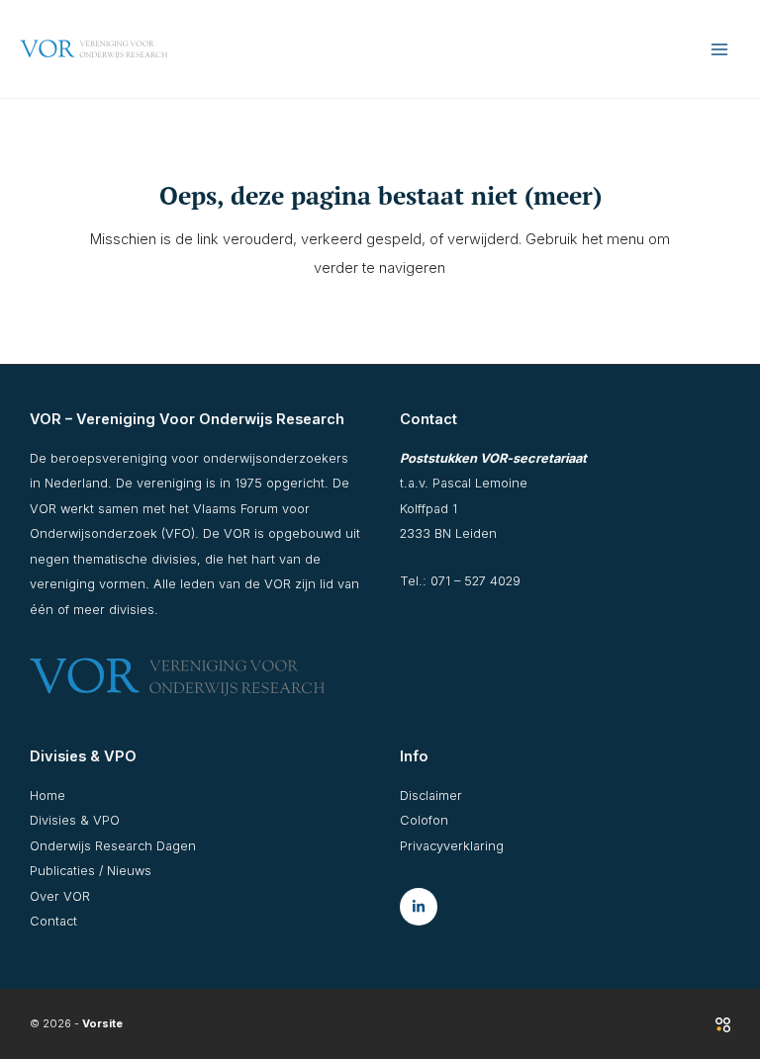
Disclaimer (431, 795)
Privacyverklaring (452, 845)
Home (47, 795)
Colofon (424, 820)
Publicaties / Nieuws (90, 870)
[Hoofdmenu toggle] (719, 49)
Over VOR (60, 896)
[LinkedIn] (418, 907)
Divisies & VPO (75, 820)
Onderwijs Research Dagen (113, 845)
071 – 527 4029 (475, 581)
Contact (53, 921)
